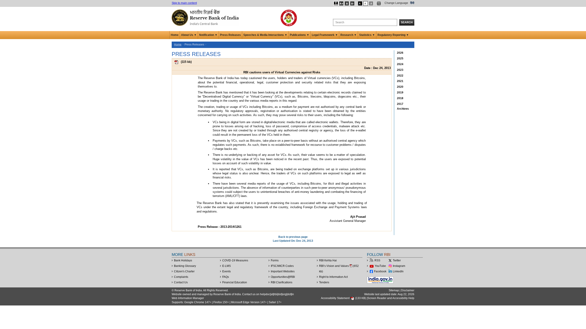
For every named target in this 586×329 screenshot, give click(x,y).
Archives (403, 108)
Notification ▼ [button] (208, 35)
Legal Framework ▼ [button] (325, 35)
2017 (400, 104)
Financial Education (234, 282)
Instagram (399, 266)
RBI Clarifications (281, 282)
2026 (400, 52)
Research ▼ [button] (348, 35)
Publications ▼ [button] (299, 35)
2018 (400, 98)
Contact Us (181, 282)
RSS (377, 260)
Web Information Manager (188, 298)
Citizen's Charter (184, 271)
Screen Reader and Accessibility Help (390, 298)
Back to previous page (293, 237)
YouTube (380, 266)
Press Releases (230, 35)
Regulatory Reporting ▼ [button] (393, 35)
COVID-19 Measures (235, 260)
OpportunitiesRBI (283, 277)
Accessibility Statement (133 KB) (344, 298)
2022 (400, 75)
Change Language (396, 3)
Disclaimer (407, 290)
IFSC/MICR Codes (282, 266)
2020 (400, 86)
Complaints (181, 277)
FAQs (225, 277)
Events (226, 271)
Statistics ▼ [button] (367, 35)
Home (175, 35)
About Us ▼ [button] (189, 35)
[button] (336, 3)
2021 (400, 81)
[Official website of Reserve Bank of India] (206, 17)
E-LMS (226, 266)
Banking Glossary (185, 266)
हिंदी (412, 3)
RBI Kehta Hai (328, 260)
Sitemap (394, 290)
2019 (400, 92)
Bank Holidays (183, 260)
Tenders (324, 282)
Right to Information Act (333, 277)
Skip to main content (184, 3)
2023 (400, 70)
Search (407, 22)
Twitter (397, 260)
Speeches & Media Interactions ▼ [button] (265, 35)
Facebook (380, 271)
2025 (400, 58)
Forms (275, 260)
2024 (400, 64)
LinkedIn (398, 271)
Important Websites (283, 271)
